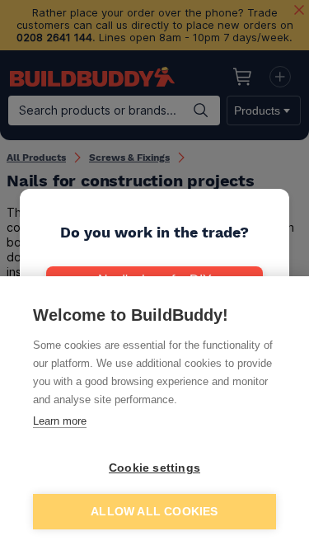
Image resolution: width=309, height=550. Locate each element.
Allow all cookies (154, 511)
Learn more (60, 421)
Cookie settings (154, 468)
